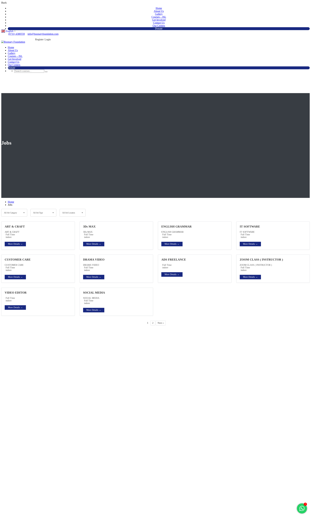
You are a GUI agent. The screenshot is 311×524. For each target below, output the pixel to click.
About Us (159, 11)
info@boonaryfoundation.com (43, 34)
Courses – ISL (158, 17)
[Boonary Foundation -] (13, 41)
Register (39, 39)
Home (159, 8)
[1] (302, 510)
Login (48, 39)
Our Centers (159, 25)
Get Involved (159, 19)
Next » (161, 323)
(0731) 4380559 (16, 34)
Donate (158, 28)
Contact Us (159, 22)
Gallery (159, 14)
